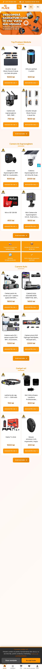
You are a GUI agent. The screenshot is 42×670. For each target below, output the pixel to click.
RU (38, 7)
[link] (21, 23)
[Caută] (19, 6)
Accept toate (31, 660)
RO (31, 7)
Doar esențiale (11, 660)
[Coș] (25, 6)
